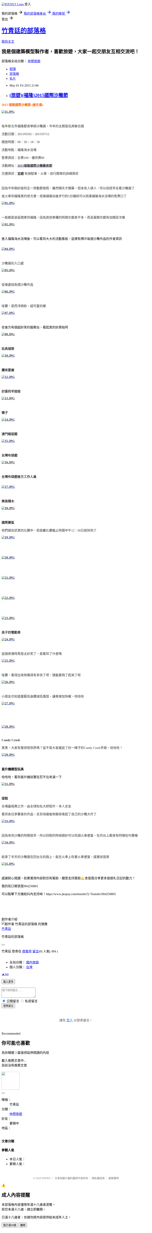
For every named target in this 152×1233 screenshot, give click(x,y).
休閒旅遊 (34, 61)
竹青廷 (6, 928)
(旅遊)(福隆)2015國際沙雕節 (39, 95)
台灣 (29, 967)
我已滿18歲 (9, 1225)
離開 (22, 1225)
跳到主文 (8, 41)
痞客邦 (27, 951)
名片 (13, 78)
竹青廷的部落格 (24, 30)
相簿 (13, 69)
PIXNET (46, 1178)
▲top (5, 974)
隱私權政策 (98, 1178)
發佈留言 (8, 1005)
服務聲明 (113, 1178)
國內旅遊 (32, 962)
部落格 (14, 73)
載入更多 (8, 981)
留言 (35, 951)
